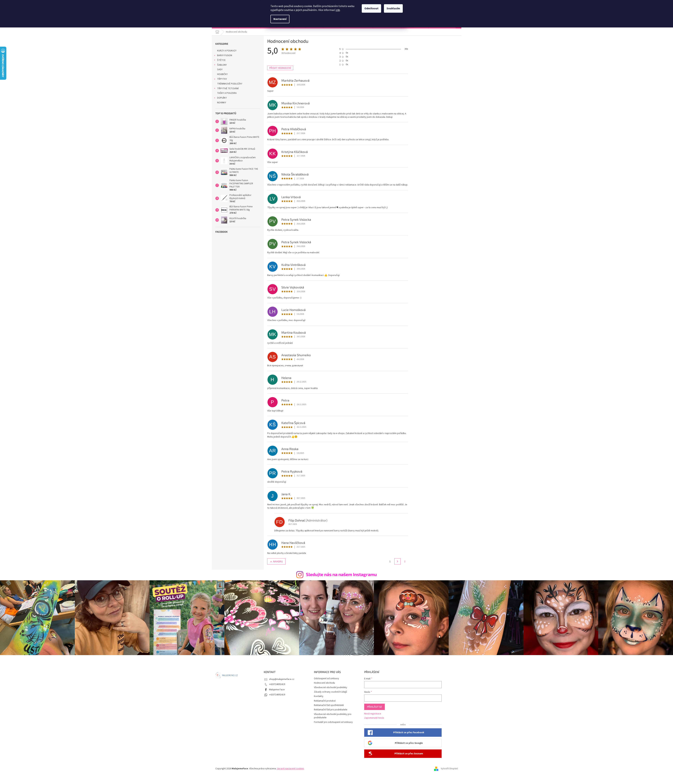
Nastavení (279, 19)
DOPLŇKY (222, 98)
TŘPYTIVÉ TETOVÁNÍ (228, 88)
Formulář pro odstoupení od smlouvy (333, 722)
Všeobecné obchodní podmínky (330, 687)
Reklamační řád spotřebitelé (329, 705)
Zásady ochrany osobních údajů (330, 692)
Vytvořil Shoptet (449, 768)
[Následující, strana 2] (397, 561)
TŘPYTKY (222, 79)
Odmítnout (371, 8)
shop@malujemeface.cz (281, 679)
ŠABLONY (222, 65)
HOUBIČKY (222, 74)
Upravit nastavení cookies (290, 768)
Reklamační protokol (325, 701)
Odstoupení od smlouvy (326, 678)
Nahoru (278, 561)
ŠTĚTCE (221, 60)
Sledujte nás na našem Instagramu (341, 574)
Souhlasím (393, 8)
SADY (220, 69)
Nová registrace (372, 713)
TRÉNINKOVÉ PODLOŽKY (229, 84)
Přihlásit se (374, 706)
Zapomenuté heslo (374, 718)
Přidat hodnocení (280, 67)
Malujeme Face (277, 689)
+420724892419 (277, 684)
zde (338, 10)
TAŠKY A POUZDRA (227, 93)
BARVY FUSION (224, 55)
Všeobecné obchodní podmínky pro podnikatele (332, 715)
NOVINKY (221, 102)
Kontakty (318, 696)
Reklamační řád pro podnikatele (330, 709)
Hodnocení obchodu (324, 683)
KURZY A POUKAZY (226, 50)
